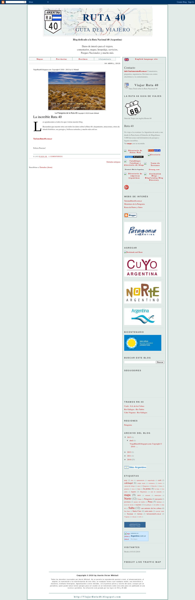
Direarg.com (154, 169)
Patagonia (128, 425)
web (139, 517)
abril (131, 440)
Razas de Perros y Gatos (133, 207)
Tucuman (130, 514)
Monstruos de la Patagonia (134, 204)
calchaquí (128, 482)
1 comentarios (55, 156)
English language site (146, 59)
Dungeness (146, 486)
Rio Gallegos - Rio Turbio (134, 409)
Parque (139, 499)
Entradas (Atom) (46, 167)
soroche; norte (160, 511)
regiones (138, 505)
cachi (159, 480)
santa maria (148, 511)
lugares (133, 492)
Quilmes (159, 502)
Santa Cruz (137, 511)
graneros (126, 489)
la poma (147, 488)
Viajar (129, 157)
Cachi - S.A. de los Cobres (134, 406)
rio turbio (156, 505)
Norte (127, 498)
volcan (134, 517)
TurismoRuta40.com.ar (133, 201)
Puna (150, 501)
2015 (129, 437)
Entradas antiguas (113, 162)
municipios (158, 495)
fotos (160, 486)
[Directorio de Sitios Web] (134, 152)
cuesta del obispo (129, 486)
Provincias (61, 59)
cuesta (160, 483)
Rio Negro (134, 539)
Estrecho (154, 486)
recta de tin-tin (128, 505)
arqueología (151, 480)
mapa (129, 143)
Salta (131, 508)
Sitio (151, 150)
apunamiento (140, 480)
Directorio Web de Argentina (134, 169)
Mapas (40, 59)
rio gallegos (147, 505)
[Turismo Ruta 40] (126, 88)
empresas (132, 526)
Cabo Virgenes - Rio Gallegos (135, 412)
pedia (157, 150)
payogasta (158, 499)
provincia (127, 502)
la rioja (157, 489)
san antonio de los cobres (151, 508)
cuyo (138, 486)
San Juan (127, 511)
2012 (129, 452)
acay (125, 480)
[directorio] (154, 154)
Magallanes (143, 492)
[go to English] (126, 60)
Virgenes (127, 517)
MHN (139, 495)
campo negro (141, 483)
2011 (129, 455)
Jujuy (138, 489)
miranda (147, 495)
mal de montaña (156, 492)
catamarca (151, 483)
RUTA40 (138, 157)
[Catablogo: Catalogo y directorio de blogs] (134, 165)
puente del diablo (139, 502)
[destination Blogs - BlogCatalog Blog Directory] (154, 180)
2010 (129, 459)
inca (133, 489)
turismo (139, 514)
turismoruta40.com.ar (154, 514)
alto (132, 480)
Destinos (83, 59)
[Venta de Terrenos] (154, 165)
